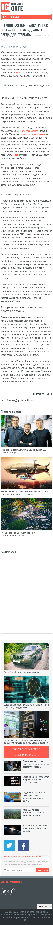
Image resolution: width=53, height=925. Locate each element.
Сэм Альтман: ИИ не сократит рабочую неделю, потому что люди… (36, 764)
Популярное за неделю (26, 749)
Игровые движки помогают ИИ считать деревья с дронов (33, 813)
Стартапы (11, 400)
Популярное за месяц (26, 755)
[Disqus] (26, 590)
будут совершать (30, 131)
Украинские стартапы (26, 400)
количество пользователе (33, 134)
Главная (4, 40)
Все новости (41, 35)
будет (15, 155)
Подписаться (42, 870)
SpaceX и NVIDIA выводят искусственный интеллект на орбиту (36, 828)
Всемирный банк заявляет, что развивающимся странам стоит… (36, 780)
